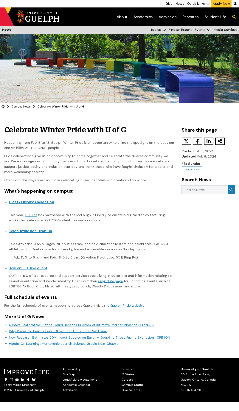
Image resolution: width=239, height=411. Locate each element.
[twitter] (186, 141)
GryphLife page (110, 281)
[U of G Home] (3, 106)
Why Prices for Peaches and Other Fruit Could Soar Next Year (58, 331)
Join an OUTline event (28, 268)
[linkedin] (208, 141)
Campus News (21, 106)
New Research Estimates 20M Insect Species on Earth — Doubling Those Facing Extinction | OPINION (89, 337)
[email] (220, 141)
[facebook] (197, 141)
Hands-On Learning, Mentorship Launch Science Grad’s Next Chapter (65, 343)
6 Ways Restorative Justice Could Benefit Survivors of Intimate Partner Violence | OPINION (81, 325)
